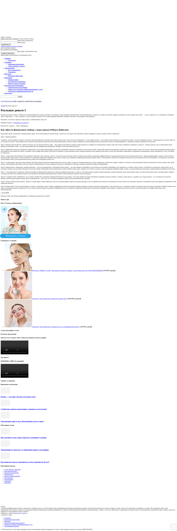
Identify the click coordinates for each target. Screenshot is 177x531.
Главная (7, 58)
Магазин (7, 74)
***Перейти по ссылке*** (20, 123)
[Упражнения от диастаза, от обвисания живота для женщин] (5, 446)
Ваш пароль (21, 42)
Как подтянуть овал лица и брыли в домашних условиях (24, 438)
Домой (3, 106)
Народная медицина (16, 64)
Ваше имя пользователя (25, 40)
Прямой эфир (13, 80)
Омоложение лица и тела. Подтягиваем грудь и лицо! (22, 421)
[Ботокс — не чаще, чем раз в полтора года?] (5, 393)
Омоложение (9, 68)
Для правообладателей (11, 526)
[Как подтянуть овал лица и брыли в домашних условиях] (5, 434)
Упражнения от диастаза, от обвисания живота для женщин (25, 450)
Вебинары (8, 78)
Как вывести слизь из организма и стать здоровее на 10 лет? (25, 462)
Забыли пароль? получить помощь (11, 46)
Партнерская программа (14, 85)
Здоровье (8, 62)
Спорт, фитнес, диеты (16, 66)
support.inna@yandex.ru (20, 513)
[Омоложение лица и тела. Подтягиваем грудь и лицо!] (5, 418)
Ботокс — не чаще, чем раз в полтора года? (18, 397)
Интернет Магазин (15, 76)
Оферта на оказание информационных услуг (25, 89)
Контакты (8, 93)
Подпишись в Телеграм (16, 236)
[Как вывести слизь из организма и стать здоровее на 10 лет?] (5, 458)
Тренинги (12, 72)
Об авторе (12, 60)
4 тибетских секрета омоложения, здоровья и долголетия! (24, 409)
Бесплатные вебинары (17, 82)
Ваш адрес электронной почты (27, 51)
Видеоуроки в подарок (16, 84)
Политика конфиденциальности (20, 91)
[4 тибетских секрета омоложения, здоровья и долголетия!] (5, 405)
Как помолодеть (14, 70)
